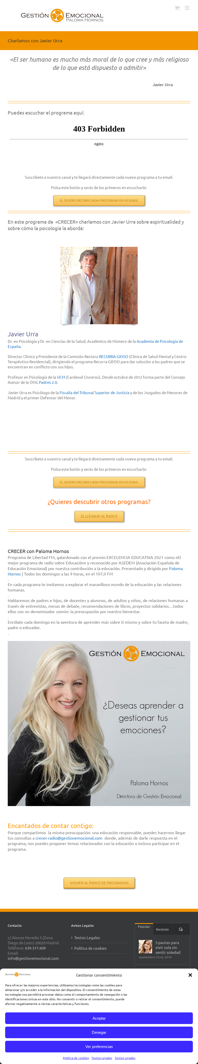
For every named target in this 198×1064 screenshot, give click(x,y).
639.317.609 (35, 947)
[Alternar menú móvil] (187, 8)
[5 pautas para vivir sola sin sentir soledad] (145, 946)
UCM (61, 377)
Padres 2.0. (49, 382)
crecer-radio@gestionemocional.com (69, 837)
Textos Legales (102, 1058)
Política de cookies (76, 1058)
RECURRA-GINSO (113, 356)
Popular (144, 926)
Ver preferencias (99, 1046)
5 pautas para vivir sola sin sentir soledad (167, 947)
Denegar (99, 1032)
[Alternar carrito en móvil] (177, 8)
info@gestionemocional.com (33, 958)
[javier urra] (99, 248)
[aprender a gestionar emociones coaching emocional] (99, 642)
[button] (190, 975)
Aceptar (99, 1018)
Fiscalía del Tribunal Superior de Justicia (94, 392)
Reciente (162, 929)
